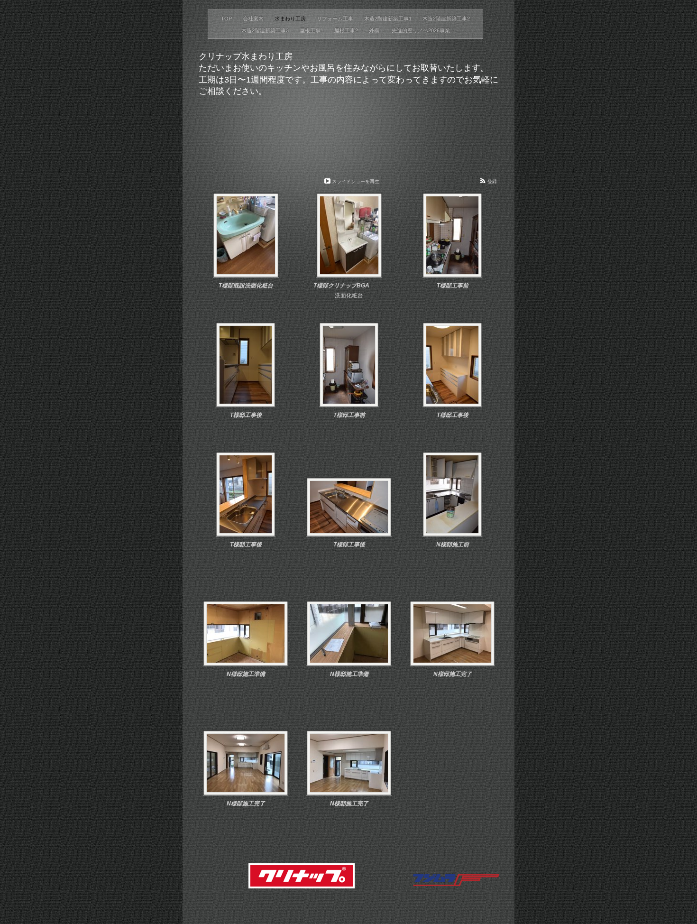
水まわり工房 (291, 18)
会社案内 (254, 18)
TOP (227, 18)
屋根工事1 (312, 30)
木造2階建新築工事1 (388, 18)
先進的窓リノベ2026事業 (421, 30)
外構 (375, 30)
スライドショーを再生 (355, 181)
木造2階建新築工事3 (265, 30)
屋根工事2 (346, 30)
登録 (492, 181)
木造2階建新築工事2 (446, 18)
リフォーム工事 (336, 18)
